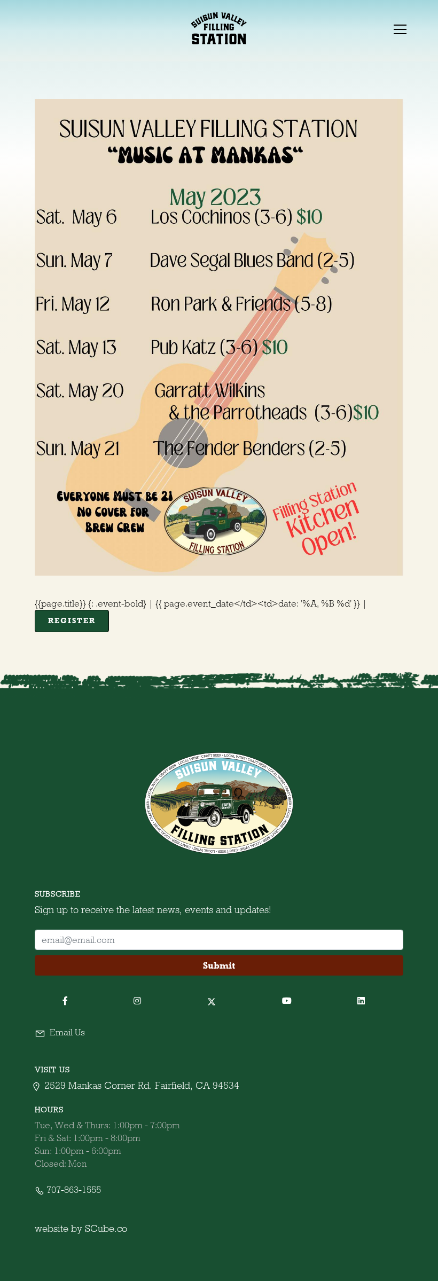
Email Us (66, 1032)
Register (72, 620)
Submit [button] (219, 965)
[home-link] (219, 28)
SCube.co (106, 1228)
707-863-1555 (72, 1190)
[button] (399, 28)
